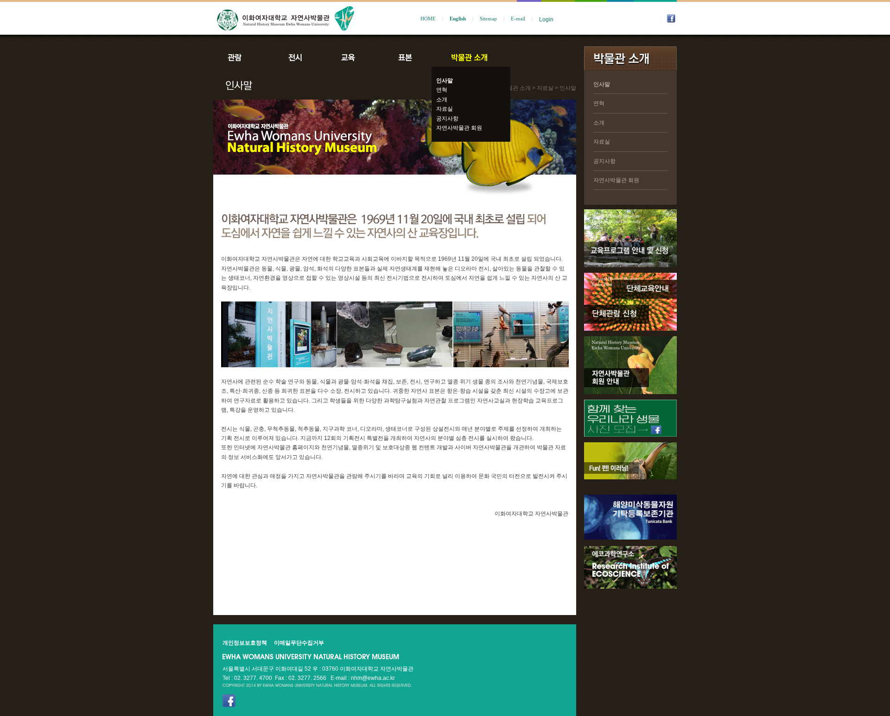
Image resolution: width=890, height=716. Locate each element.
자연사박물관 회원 (459, 128)
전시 (295, 57)
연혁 (441, 90)
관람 (240, 57)
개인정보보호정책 (244, 643)
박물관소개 (469, 57)
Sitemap (488, 18)
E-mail (518, 18)
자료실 (444, 109)
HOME (428, 18)
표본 (404, 57)
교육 (350, 57)
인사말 (444, 80)
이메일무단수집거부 (299, 643)
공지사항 (447, 118)
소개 (441, 99)
